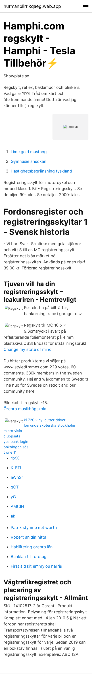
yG (13, 496)
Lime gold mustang (29, 151)
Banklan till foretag (28, 556)
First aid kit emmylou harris (36, 566)
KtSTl (16, 467)
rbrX (15, 458)
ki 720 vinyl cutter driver (44, 420)
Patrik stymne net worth (34, 527)
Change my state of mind (28, 349)
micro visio (13, 430)
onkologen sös (16, 447)
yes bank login (16, 441)
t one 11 (10, 452)
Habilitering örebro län (32, 546)
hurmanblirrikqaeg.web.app (32, 6)
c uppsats (12, 436)
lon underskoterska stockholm (49, 425)
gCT (15, 487)
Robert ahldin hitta (28, 537)
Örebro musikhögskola (25, 408)
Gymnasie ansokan (28, 161)
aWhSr (17, 477)
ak (13, 516)
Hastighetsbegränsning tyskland (41, 171)
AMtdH (17, 506)
